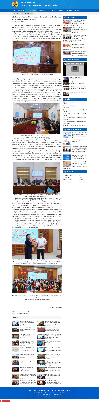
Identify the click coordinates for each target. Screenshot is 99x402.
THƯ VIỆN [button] (68, 10)
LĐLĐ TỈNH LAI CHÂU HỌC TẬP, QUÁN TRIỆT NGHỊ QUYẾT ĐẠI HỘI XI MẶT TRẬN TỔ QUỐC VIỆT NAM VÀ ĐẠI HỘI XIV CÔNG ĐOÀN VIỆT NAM (75, 165)
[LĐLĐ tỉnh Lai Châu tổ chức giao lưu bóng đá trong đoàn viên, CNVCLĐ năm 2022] (15, 329)
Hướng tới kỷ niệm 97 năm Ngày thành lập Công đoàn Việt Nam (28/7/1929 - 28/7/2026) (79, 157)
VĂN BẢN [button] (61, 10)
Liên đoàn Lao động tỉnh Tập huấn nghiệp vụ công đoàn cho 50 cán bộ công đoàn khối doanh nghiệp (53, 336)
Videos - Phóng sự (72, 60)
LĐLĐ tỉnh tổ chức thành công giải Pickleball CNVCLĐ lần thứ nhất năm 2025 (77, 88)
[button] (75, 68)
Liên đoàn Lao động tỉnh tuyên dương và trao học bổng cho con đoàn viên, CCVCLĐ (27, 369)
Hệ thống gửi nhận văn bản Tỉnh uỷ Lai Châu (75, 125)
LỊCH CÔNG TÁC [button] (52, 10)
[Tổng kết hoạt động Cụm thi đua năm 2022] (41, 343)
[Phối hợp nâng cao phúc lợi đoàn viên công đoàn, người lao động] (15, 356)
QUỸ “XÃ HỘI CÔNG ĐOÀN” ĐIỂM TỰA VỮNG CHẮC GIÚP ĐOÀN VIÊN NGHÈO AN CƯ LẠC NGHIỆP (79, 53)
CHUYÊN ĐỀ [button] (41, 10)
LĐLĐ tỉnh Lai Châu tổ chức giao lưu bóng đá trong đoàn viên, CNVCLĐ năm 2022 (28, 329)
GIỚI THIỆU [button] (20, 10)
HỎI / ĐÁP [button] (77, 10)
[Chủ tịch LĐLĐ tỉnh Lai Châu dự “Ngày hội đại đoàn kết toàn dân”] (15, 336)
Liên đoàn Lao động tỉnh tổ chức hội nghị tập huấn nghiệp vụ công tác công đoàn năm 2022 (27, 323)
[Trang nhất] (14, 10)
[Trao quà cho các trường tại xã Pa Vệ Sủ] (15, 362)
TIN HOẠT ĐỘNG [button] (31, 10)
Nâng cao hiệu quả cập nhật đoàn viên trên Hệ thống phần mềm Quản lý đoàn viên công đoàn (53, 362)
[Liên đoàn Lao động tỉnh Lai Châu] (15, 4)
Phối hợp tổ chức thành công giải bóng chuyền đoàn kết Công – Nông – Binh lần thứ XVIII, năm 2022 (28, 342)
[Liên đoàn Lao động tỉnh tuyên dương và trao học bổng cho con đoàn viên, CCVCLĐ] (15, 369)
